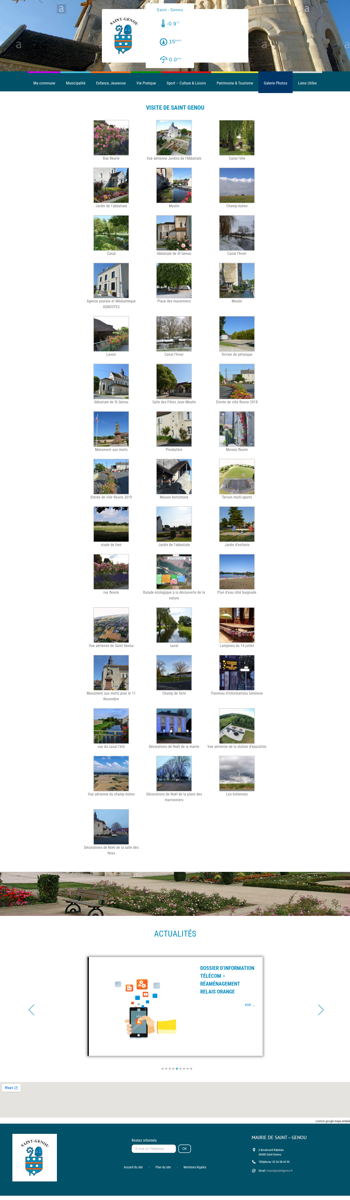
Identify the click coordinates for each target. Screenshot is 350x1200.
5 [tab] (177, 1069)
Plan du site (163, 1167)
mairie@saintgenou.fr (280, 1170)
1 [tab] (162, 1069)
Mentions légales (195, 1167)
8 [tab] (187, 1069)
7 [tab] (184, 1069)
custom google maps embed (332, 1121)
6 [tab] (180, 1069)
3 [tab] (169, 1069)
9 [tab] (191, 1069)
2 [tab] (166, 1069)
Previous (30, 1006)
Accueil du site (133, 1167)
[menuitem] (44, 83)
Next (319, 1006)
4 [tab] (173, 1069)
